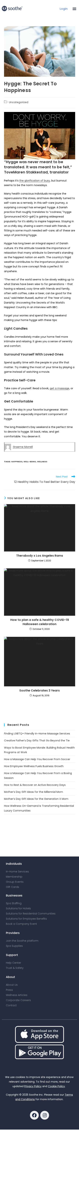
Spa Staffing (13, 903)
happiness (16, 461)
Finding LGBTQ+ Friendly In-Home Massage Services (37, 733)
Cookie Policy (56, 1086)
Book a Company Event (21, 924)
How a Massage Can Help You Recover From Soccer (37, 759)
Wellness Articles (16, 995)
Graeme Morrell (23, 447)
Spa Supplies (14, 946)
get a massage (59, 388)
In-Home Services (17, 871)
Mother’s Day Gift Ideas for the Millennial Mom (33, 792)
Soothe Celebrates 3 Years (39, 691)
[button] (74, 9)
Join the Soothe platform (22, 941)
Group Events (15, 882)
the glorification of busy (34, 180)
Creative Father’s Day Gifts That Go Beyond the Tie (37, 740)
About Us (12, 985)
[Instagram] (44, 1115)
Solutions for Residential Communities (30, 913)
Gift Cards (12, 887)
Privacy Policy (33, 1086)
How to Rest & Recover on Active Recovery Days (35, 785)
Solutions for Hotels (18, 908)
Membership (14, 877)
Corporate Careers (18, 1000)
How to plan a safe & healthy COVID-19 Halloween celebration (39, 622)
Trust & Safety (15, 968)
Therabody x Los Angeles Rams (39, 556)
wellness (42, 461)
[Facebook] (34, 1115)
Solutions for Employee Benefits (26, 919)
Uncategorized (18, 102)
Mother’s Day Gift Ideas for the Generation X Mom (36, 799)
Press (9, 990)
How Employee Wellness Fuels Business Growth (34, 766)
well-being (30, 461)
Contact (11, 1005)
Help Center (13, 963)
